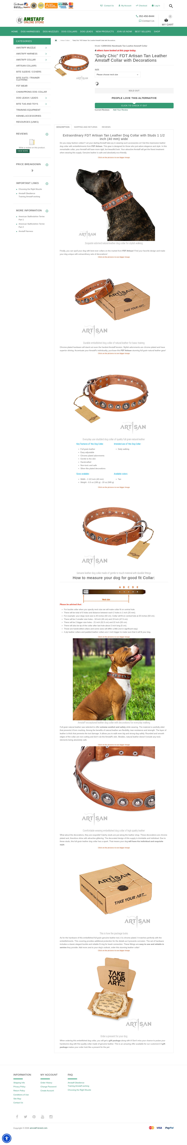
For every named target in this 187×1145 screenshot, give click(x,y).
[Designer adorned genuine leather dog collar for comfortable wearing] (114, 200)
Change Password (48, 1087)
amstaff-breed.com (39, 1128)
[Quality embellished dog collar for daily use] (114, 787)
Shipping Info (19, 1083)
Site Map (17, 1099)
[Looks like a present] (114, 993)
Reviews (106, 127)
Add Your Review (120, 110)
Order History (46, 1083)
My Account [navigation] (126, 6)
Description (62, 127)
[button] (170, 6)
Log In (157, 6)
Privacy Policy (19, 1087)
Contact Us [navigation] (109, 6)
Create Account (47, 1090)
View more (23, 151)
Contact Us (148, 21)
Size (97, 70)
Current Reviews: (102, 110)
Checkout (143, 6)
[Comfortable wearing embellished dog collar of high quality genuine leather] (114, 529)
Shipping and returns (85, 127)
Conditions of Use (21, 1095)
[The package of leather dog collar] (114, 890)
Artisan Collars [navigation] (65, 40)
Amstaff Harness (26, 231)
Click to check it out (134, 105)
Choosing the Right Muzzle (30, 189)
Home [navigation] (56, 40)
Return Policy (19, 1090)
